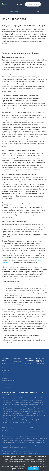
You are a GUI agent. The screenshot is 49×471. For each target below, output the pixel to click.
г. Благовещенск (36, 411)
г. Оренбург (32, 400)
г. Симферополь (13, 398)
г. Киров (13, 409)
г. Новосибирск (20, 404)
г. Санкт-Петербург (16, 413)
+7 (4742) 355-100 (40, 359)
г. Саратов (34, 407)
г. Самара (20, 418)
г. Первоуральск (7, 402)
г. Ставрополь (35, 413)
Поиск (38, 4)
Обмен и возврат (30, 366)
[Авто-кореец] (29, 11)
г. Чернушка (5, 420)
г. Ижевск (27, 407)
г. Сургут (20, 415)
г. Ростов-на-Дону (8, 404)
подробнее (23, 457)
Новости (4, 363)
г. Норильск (28, 418)
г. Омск (39, 400)
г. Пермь (4, 398)
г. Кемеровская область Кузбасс (12, 407)
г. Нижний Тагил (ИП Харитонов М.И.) (23, 420)
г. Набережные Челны (9, 415)
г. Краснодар (21, 409)
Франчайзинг (17, 361)
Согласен (33, 469)
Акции (4, 366)
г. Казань (26, 413)
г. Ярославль (6, 411)
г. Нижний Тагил (16, 411)
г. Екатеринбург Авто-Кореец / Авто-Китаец (23, 422)
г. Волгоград (6, 409)
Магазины (27, 363)
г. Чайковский (28, 415)
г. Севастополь (38, 418)
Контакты (16, 364)
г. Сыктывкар (31, 409)
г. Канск (4, 422)
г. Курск (28, 404)
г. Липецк (37, 415)
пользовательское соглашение (15, 459)
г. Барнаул (5, 413)
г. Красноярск (13, 400)
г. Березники (41, 420)
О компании (6, 368)
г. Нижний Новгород (36, 402)
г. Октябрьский (37, 404)
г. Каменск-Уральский (20, 402)
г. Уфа (38, 409)
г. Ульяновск (23, 400)
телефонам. (22, 447)
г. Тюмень (26, 411)
